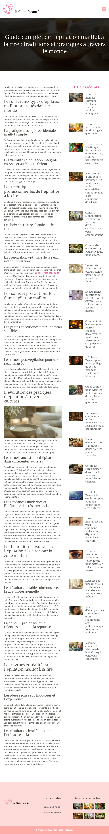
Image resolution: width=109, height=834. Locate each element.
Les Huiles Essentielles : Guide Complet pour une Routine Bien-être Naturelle (94, 500)
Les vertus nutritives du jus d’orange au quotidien (94, 129)
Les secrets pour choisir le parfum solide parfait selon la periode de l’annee (94, 273)
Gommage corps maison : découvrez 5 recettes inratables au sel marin (93, 474)
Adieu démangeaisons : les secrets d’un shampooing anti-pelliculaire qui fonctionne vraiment (94, 620)
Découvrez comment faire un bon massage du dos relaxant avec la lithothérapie (94, 421)
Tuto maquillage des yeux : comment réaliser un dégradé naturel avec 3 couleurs (94, 530)
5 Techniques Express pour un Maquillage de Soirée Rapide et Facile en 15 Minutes (93, 366)
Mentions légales (52, 812)
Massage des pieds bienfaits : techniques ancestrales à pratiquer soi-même (94, 589)
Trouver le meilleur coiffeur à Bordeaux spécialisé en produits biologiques (92, 104)
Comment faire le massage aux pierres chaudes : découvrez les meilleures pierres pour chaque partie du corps (94, 334)
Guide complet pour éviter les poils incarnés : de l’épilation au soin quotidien (94, 395)
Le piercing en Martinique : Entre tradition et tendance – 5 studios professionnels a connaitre (94, 153)
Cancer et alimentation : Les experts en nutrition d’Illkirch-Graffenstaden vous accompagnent (94, 224)
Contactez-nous (51, 807)
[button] (104, 9)
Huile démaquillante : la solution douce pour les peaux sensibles (93, 447)
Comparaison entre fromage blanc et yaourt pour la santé (94, 250)
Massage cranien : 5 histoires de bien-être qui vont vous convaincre (93, 651)
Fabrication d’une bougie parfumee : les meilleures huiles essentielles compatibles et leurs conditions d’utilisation (94, 188)
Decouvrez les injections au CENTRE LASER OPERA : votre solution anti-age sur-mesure (94, 301)
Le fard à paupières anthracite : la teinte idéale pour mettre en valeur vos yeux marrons (94, 560)
